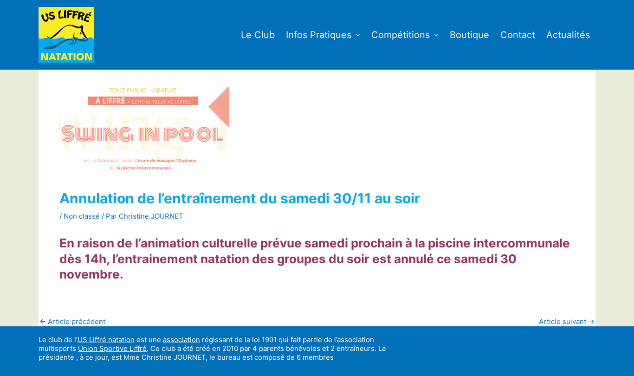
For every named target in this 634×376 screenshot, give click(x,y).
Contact (517, 34)
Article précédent (72, 321)
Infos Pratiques (318, 34)
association (181, 339)
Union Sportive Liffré (112, 348)
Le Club (258, 34)
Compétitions (400, 34)
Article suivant (567, 321)
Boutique (469, 34)
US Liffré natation (106, 339)
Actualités (568, 34)
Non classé (82, 216)
